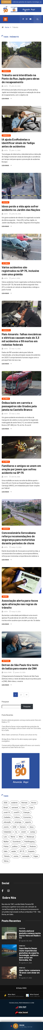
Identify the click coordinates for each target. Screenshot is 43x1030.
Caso (23, 807)
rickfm (6, 86)
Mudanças (30, 837)
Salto (5, 851)
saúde (13, 851)
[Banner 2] (26, 10)
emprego (18, 822)
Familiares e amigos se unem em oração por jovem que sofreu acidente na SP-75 (21, 469)
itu (16, 832)
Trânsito (6, 71)
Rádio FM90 (7, 672)
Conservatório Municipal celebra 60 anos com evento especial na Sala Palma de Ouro (21, 746)
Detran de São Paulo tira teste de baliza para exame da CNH (20, 666)
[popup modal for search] (37, 19)
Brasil (6, 807)
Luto (5, 837)
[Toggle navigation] (5, 19)
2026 (5, 803)
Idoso (32, 827)
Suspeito (31, 851)
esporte (28, 822)
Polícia (5, 202)
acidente (14, 803)
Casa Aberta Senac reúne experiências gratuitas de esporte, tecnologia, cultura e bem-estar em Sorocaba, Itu (29, 954)
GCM (14, 827)
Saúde (5, 596)
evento (6, 827)
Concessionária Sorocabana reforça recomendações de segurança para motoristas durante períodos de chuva (19, 538)
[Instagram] (26, 19)
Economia (27, 817)
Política (22, 928)
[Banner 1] (25, 10)
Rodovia (33, 846)
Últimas (6, 263)
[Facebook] (23, 19)
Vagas (35, 856)
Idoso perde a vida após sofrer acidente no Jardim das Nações (21, 208)
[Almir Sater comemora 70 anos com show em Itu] (9, 972)
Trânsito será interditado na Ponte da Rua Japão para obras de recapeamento (20, 78)
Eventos (22, 946)
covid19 (16, 812)
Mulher (6, 842)
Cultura (17, 817)
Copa (31, 807)
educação (7, 822)
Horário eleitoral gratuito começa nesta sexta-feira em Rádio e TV (30, 934)
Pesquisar (5, 702)
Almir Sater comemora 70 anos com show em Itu (19, 735)
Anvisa (33, 803)
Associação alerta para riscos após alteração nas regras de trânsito (20, 604)
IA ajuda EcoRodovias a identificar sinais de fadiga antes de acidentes (18, 143)
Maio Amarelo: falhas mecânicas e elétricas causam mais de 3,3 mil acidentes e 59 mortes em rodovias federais (21, 339)
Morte (13, 837)
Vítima (6, 861)
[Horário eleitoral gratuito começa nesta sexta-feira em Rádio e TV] (9, 933)
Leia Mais (5, 98)
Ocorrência (17, 842)
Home (7, 27)
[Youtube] (30, 19)
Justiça (32, 832)
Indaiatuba (7, 832)
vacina (16, 856)
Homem (23, 827)
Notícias (6, 661)
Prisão (23, 846)
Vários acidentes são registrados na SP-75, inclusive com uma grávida (20, 271)
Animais (24, 803)
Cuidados (7, 817)
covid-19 (7, 812)
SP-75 (22, 851)
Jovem (23, 832)
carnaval (15, 807)
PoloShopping (29, 842)
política (14, 846)
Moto (21, 837)
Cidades (6, 529)
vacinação (25, 856)
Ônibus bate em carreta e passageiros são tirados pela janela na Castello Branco (19, 406)
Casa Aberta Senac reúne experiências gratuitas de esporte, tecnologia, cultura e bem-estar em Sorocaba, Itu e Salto (21, 728)
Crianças (26, 812)
